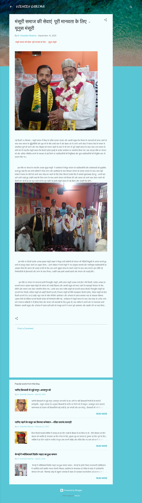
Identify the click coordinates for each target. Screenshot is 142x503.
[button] (105, 20)
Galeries (77, 496)
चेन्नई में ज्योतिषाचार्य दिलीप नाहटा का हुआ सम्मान (36, 454)
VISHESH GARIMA (30, 6)
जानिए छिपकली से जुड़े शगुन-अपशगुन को (33, 390)
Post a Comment (25, 328)
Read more (101, 414)
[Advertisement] (124, 55)
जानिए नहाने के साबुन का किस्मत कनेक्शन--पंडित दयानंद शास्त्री (43, 422)
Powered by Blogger (72, 490)
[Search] (131, 7)
